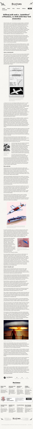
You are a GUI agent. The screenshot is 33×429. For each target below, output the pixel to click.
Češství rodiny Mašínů (3, 387)
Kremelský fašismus (20, 405)
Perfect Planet (30, 424)
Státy (13, 8)
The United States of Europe (4, 406)
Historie (18, 8)
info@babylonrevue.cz (8, 419)
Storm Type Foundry (22, 424)
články (13, 20)
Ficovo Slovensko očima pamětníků (28, 406)
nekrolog (2, 388)
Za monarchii (4, 9)
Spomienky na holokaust (19, 387)
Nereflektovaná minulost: (11, 406)
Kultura (8, 8)
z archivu (10, 388)
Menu (30, 8)
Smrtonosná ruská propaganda (12, 387)
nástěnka (26, 388)
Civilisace (24, 8)
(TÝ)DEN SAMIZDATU (27, 387)
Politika (3, 8)
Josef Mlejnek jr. (19, 20)
